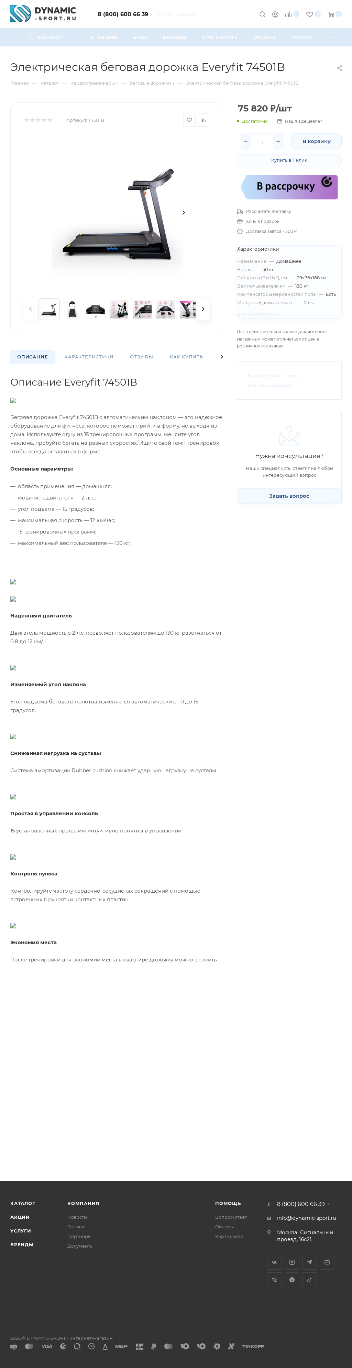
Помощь (228, 1203)
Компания (83, 1203)
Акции (20, 1217)
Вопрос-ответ (231, 1217)
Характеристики (89, 356)
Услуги (20, 1231)
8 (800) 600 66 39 (123, 14)
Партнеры (79, 1236)
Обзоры (224, 1226)
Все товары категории (273, 375)
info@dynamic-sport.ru (306, 1218)
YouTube (327, 1262)
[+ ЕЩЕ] (331, 37)
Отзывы (141, 356)
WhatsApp (292, 1279)
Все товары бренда (270, 385)
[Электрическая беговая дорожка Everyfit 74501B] (117, 212)
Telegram (309, 1262)
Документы (80, 1246)
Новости (77, 1217)
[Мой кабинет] (275, 15)
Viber (274, 1279)
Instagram (292, 1262)
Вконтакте (274, 1262)
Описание (32, 356)
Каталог (22, 1203)
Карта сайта (229, 1236)
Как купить (186, 356)
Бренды (22, 1244)
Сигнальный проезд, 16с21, (305, 1235)
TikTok (309, 1279)
